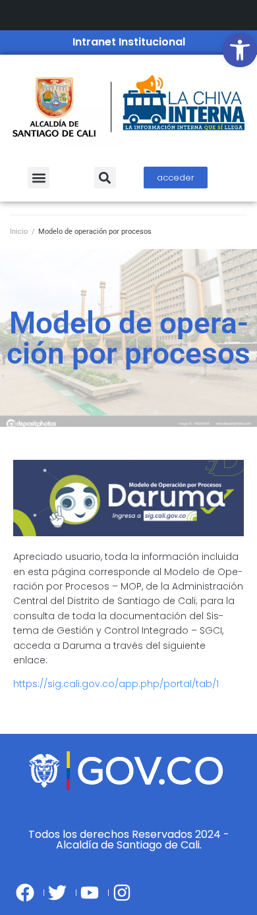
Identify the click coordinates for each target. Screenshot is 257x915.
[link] (240, 50)
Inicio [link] (19, 231)
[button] (38, 177)
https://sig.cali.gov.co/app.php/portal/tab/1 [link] (116, 683)
